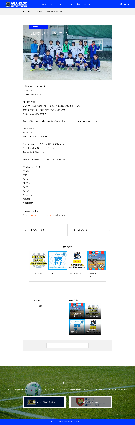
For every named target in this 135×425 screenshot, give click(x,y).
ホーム (10, 389)
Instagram (42, 27)
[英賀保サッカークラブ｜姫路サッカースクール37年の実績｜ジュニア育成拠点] (16, 4)
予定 (71, 4)
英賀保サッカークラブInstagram (43, 215)
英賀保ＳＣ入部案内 (90, 389)
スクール (62, 4)
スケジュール (111, 389)
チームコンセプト (37, 389)
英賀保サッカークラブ (21, 389)
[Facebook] (125, 4)
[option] (38, 266)
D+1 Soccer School (75, 389)
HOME (44, 4)
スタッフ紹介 (62, 389)
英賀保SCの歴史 (50, 389)
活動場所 (102, 389)
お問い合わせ (88, 4)
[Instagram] (121, 4)
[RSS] (129, 4)
